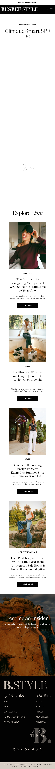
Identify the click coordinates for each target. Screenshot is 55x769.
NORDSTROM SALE (27, 552)
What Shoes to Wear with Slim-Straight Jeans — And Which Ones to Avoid (27, 376)
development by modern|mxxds (28, 767)
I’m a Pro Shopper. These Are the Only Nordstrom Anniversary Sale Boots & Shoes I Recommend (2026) (28, 563)
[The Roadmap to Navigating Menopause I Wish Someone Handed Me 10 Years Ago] (27, 245)
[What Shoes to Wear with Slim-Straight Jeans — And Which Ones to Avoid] (27, 338)
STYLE (27, 367)
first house (47, 765)
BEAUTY (27, 274)
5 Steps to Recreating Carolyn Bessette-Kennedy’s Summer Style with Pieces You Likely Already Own (27, 472)
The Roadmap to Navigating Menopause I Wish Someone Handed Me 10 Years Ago (27, 285)
